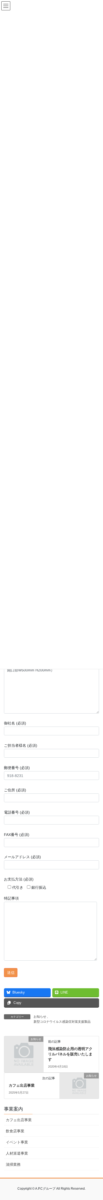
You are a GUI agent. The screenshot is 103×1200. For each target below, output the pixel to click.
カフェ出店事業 (22, 1085)
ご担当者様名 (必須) (20, 745)
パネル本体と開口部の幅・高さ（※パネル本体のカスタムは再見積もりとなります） (50, 648)
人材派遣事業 (17, 1153)
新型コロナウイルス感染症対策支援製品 (62, 1022)
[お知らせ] (23, 1048)
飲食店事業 (15, 1131)
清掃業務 (13, 1164)
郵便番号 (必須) (17, 768)
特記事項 (11, 898)
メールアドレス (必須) (22, 857)
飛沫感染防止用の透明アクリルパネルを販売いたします (70, 1054)
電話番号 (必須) (17, 812)
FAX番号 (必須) (16, 834)
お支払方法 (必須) (19, 879)
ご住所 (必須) (15, 790)
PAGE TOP (95, 1159)
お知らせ (40, 1016)
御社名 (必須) (15, 723)
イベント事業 (17, 1142)
